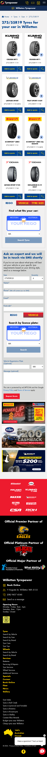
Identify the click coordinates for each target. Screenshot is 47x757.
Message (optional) (11, 371)
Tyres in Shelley (9, 714)
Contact (6, 679)
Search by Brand (9, 640)
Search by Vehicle (10, 634)
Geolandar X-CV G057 (35, 186)
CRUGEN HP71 (12, 59)
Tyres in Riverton (9, 709)
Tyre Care (6, 643)
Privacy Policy (9, 390)
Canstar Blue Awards (11, 717)
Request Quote (11, 396)
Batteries (6, 661)
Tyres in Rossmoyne (10, 711)
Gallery (6, 691)
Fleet (5, 685)
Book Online (9, 682)
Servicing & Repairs (10, 664)
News (5, 688)
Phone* (16, 290)
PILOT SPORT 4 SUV (34, 101)
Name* (6, 283)
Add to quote (9, 69)
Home (6, 17)
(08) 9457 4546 (14, 594)
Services (7, 658)
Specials (7, 676)
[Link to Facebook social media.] (23, 752)
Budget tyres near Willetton (13, 720)
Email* (6, 298)
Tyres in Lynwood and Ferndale (15, 706)
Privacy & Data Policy (16, 746)
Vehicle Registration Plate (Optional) (13, 362)
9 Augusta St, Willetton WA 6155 (22, 590)
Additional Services (10, 673)
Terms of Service (24, 390)
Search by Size (9, 637)
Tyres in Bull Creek (10, 703)
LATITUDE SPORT (12, 101)
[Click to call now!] (27, 3)
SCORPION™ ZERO (12, 142)
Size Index (7, 700)
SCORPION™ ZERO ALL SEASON (35, 143)
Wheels (6, 649)
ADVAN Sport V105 (12, 185)
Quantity (34, 275)
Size (5, 275)
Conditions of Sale (30, 746)
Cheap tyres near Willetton (13, 723)
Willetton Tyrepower (25, 8)
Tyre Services (8, 667)
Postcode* (8, 306)
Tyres (5, 631)
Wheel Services (9, 670)
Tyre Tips (6, 646)
